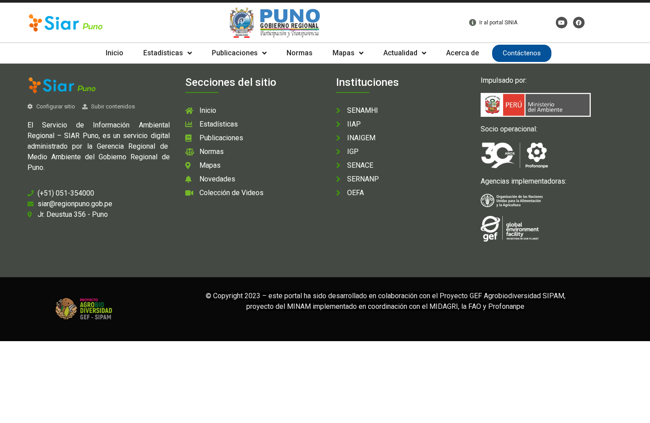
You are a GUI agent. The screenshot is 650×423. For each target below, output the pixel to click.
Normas (300, 53)
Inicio (114, 53)
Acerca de (462, 53)
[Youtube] (561, 22)
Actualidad (400, 53)
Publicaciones (235, 53)
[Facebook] (579, 22)
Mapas (344, 53)
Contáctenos (522, 53)
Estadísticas (163, 53)
